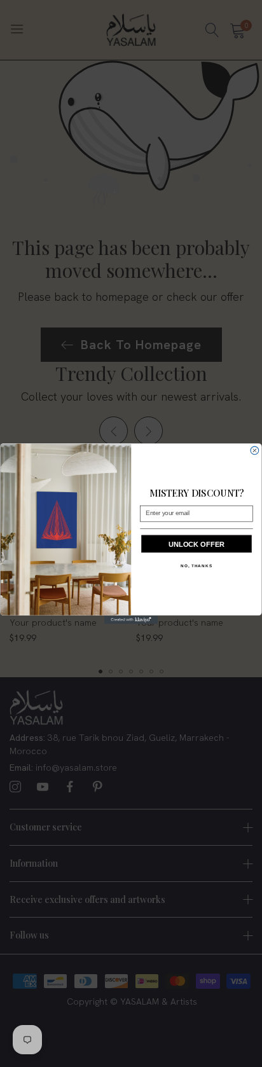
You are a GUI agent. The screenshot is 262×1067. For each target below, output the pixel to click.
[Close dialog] (255, 450)
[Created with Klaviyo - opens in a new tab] (131, 620)
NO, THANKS (196, 566)
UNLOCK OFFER (196, 544)
